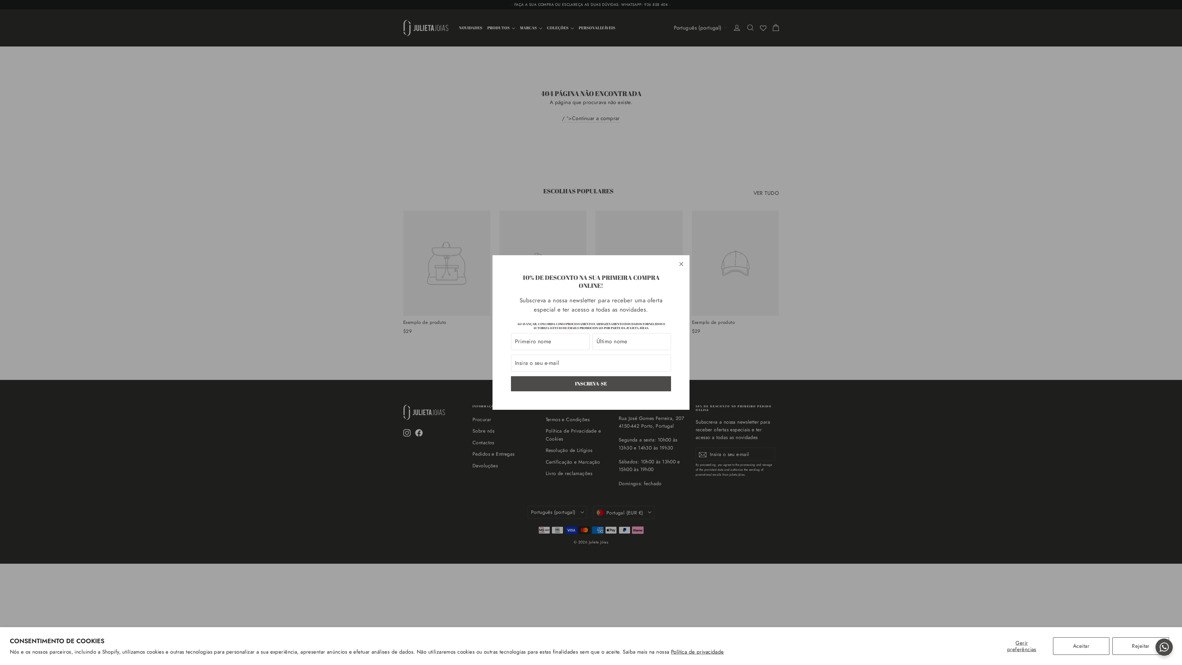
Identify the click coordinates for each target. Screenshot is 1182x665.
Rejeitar (1140, 646)
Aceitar (1081, 646)
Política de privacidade (697, 651)
